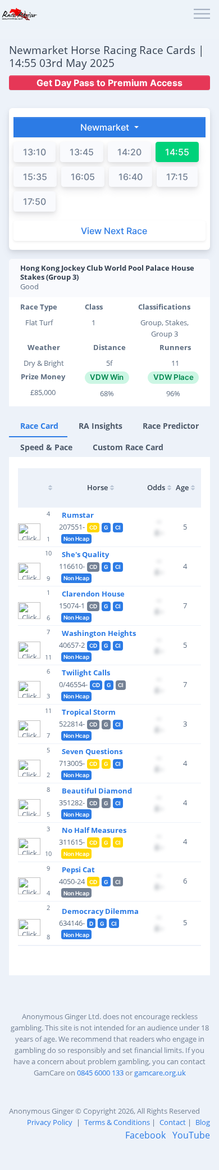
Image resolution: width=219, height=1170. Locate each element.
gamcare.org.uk (160, 1073)
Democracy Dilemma (100, 911)
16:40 (130, 176)
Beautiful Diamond (97, 791)
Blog (202, 1122)
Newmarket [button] (105, 127)
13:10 (34, 152)
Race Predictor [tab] (171, 425)
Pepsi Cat (78, 869)
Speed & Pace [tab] (46, 447)
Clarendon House (93, 594)
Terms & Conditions (117, 1122)
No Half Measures (94, 830)
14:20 (129, 152)
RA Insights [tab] (100, 425)
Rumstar (78, 515)
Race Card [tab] (39, 425)
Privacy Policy (49, 1122)
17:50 (34, 201)
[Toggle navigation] (202, 14)
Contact (172, 1122)
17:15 (177, 176)
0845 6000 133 (100, 1073)
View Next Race (114, 230)
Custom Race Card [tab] (128, 447)
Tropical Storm (89, 712)
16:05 (83, 176)
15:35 (35, 176)
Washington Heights (99, 633)
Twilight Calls (86, 672)
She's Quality (85, 554)
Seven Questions (92, 751)
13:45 (82, 152)
